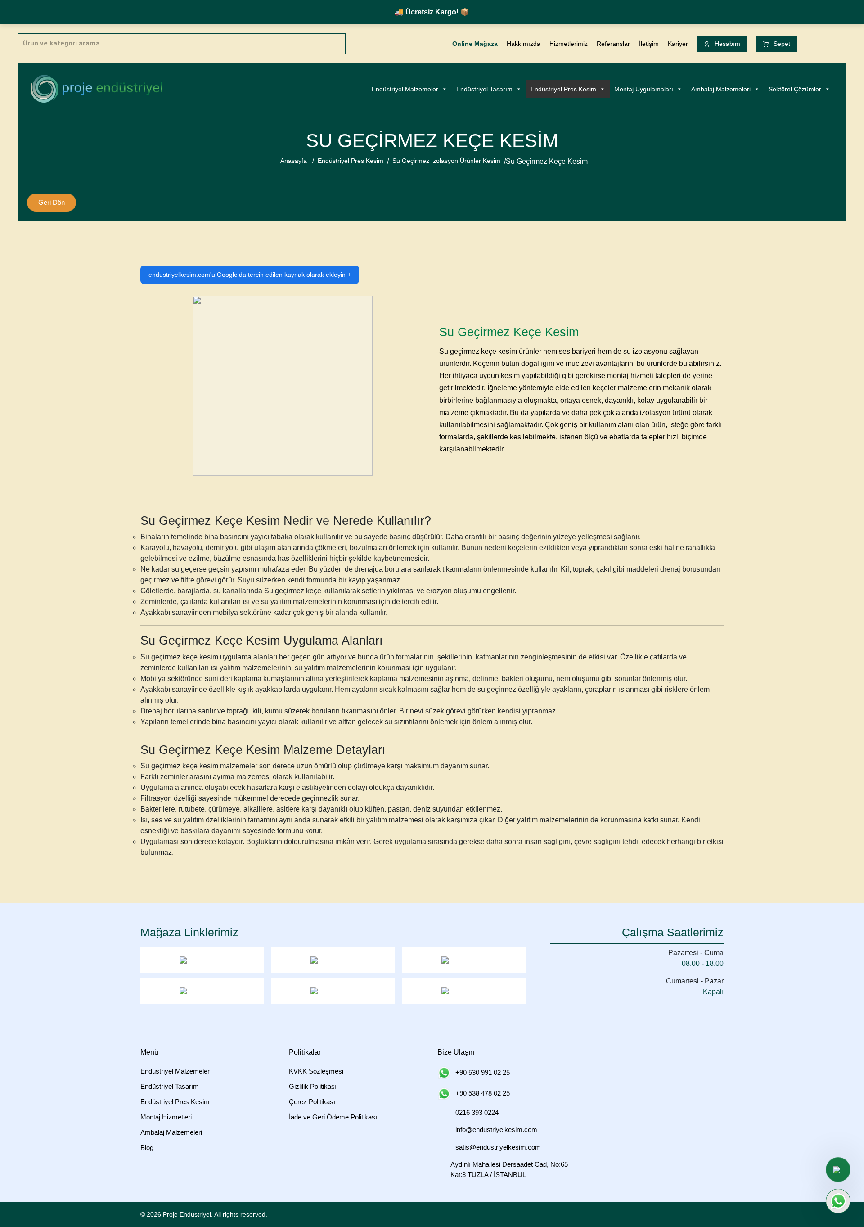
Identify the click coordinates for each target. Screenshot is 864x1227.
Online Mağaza (475, 43)
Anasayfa (293, 160)
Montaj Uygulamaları (643, 89)
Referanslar (613, 43)
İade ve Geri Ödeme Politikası (333, 1117)
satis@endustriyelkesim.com (498, 1147)
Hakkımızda (523, 43)
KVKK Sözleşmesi (316, 1071)
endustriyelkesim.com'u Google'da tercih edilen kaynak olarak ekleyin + (249, 274)
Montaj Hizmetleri (166, 1117)
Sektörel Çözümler (795, 89)
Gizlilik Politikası (313, 1086)
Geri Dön (51, 202)
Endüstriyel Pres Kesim (563, 89)
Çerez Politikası (312, 1101)
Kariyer (678, 43)
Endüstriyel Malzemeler (405, 89)
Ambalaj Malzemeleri (721, 89)
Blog (146, 1147)
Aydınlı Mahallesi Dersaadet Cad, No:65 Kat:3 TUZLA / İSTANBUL (509, 1169)
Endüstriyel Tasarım (484, 89)
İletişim (649, 43)
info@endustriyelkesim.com (496, 1129)
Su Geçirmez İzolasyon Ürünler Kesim (446, 160)
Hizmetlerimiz (568, 43)
